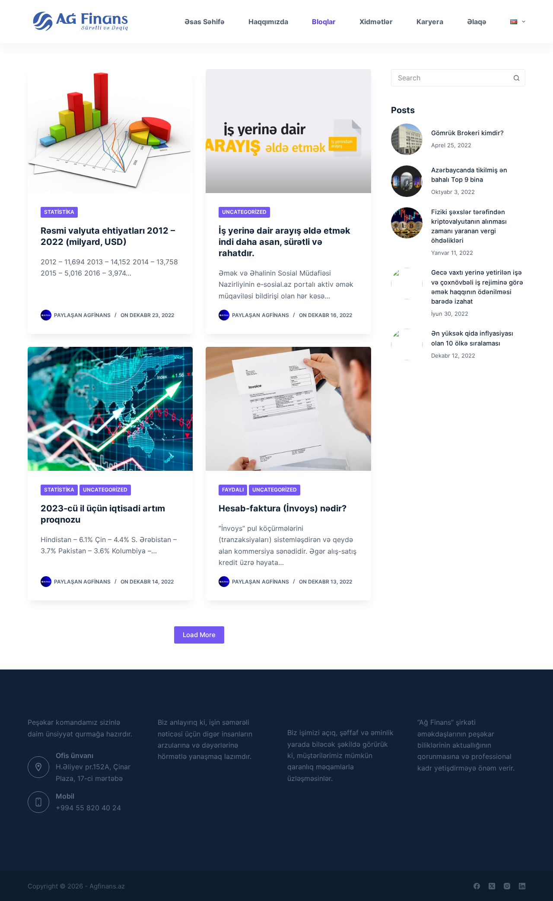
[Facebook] (477, 886)
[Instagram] (507, 886)
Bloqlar (324, 21)
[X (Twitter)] (492, 886)
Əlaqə (476, 21)
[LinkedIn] (522, 886)
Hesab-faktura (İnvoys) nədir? (282, 508)
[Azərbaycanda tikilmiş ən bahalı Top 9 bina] (407, 181)
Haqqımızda (268, 21)
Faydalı (233, 489)
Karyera (429, 21)
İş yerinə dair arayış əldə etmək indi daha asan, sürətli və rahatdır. (284, 241)
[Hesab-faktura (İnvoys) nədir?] (288, 409)
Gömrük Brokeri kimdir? (467, 133)
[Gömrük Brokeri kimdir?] (407, 139)
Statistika (59, 212)
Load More (199, 635)
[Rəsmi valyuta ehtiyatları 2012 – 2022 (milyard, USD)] (110, 131)
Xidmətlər (376, 21)
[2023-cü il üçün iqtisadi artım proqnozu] (110, 409)
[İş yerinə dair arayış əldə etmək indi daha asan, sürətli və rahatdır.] (288, 131)
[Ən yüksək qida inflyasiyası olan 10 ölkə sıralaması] (407, 344)
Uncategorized (244, 212)
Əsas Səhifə (204, 21)
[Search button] (516, 77)
